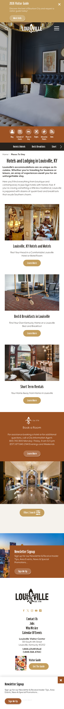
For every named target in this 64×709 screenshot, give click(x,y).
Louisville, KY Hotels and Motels (32, 246)
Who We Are (32, 628)
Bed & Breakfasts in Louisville (32, 316)
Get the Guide (39, 666)
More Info (17, 18)
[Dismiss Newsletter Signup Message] (61, 680)
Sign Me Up (22, 571)
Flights (36, 137)
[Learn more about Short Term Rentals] (32, 363)
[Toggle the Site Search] (6, 29)
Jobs (32, 623)
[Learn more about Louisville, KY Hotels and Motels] (32, 222)
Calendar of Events (19, 138)
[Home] (32, 28)
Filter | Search (30, 512)
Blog (12, 137)
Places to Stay (28, 138)
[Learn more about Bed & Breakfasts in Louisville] (32, 292)
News (51, 137)
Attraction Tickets (44, 138)
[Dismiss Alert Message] (59, 4)
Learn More (32, 263)
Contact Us (32, 619)
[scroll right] (61, 147)
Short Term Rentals (32, 386)
